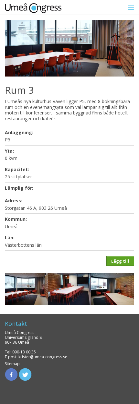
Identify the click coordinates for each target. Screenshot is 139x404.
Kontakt (16, 323)
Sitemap (12, 363)
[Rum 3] (26, 288)
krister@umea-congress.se (42, 357)
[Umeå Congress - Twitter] (25, 374)
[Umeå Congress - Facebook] (11, 374)
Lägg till (120, 261)
